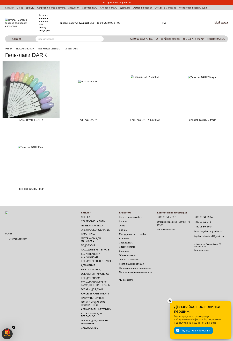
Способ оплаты (108, 7)
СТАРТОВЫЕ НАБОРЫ (93, 221)
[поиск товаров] (101, 39)
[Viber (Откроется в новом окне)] (155, 22)
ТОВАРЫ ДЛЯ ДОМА (92, 289)
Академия (73, 7)
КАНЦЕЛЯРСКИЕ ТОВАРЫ (95, 293)
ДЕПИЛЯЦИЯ (88, 265)
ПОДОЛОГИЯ (88, 245)
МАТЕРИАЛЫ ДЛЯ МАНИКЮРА (91, 240)
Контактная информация (193, 7)
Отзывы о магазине (165, 7)
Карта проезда (201, 250)
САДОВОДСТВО (89, 328)
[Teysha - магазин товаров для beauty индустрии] (15, 219)
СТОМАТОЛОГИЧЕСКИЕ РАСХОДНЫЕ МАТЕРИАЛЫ (95, 283)
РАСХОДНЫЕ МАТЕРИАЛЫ (95, 249)
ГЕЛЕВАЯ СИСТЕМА (92, 225)
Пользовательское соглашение (135, 268)
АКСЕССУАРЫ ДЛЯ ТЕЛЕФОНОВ (91, 315)
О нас (20, 7)
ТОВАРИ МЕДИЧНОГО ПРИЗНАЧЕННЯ (93, 303)
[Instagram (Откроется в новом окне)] (143, 22)
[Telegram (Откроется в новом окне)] (151, 22)
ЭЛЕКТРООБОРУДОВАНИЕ (95, 230)
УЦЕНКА (85, 217)
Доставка (125, 7)
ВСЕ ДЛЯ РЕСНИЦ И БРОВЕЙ (97, 261)
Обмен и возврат (142, 7)
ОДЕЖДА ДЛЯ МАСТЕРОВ (95, 274)
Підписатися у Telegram (195, 330)
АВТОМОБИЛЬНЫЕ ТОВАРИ (96, 309)
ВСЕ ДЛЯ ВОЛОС (90, 278)
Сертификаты (89, 7)
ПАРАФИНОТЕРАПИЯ (92, 298)
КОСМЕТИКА (88, 234)
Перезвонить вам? (216, 39)
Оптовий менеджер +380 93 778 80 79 (180, 39)
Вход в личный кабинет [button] (131, 217)
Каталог (9, 7)
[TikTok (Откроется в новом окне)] (147, 22)
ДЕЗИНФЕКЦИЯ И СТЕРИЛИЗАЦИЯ (90, 255)
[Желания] (189, 23)
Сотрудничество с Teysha (51, 7)
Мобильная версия (17, 239)
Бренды (30, 7)
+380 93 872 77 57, (141, 39)
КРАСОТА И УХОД (90, 269)
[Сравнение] (178, 23)
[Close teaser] (13, 327)
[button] (7, 333)
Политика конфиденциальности (135, 272)
